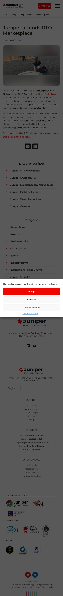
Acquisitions (17, 227)
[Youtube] (28, 575)
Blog (14, 15)
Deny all (31, 299)
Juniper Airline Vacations (25, 170)
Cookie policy (48, 587)
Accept (31, 291)
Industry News (19, 262)
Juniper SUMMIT (20, 277)
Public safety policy (31, 587)
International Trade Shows (26, 270)
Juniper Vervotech (21, 206)
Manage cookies (31, 307)
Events (14, 255)
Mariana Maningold (14, 113)
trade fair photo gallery (16, 136)
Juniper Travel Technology (25, 199)
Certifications (18, 248)
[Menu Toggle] (57, 5)
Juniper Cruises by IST (23, 177)
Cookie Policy (30, 313)
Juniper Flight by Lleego (24, 192)
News (5, 40)
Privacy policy (15, 587)
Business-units (19, 241)
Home (5, 15)
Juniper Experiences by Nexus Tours (31, 185)
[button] (28, 146)
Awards (14, 234)
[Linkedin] (35, 575)
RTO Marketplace (48, 94)
